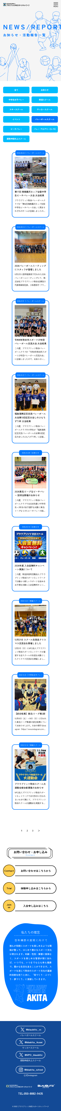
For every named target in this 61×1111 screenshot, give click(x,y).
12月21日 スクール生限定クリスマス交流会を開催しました (30, 641)
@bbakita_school (33, 1069)
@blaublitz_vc (33, 1029)
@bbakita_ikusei (33, 1042)
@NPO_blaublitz (33, 1055)
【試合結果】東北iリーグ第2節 (30, 713)
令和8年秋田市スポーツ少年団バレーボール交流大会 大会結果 (30, 341)
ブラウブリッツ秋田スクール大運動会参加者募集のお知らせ (30, 785)
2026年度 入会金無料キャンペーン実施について (29, 567)
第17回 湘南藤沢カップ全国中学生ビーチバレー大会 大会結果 (30, 193)
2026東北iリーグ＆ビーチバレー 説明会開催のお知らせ (29, 493)
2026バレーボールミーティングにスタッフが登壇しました (30, 267)
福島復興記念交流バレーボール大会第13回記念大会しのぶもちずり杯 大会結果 (30, 417)
